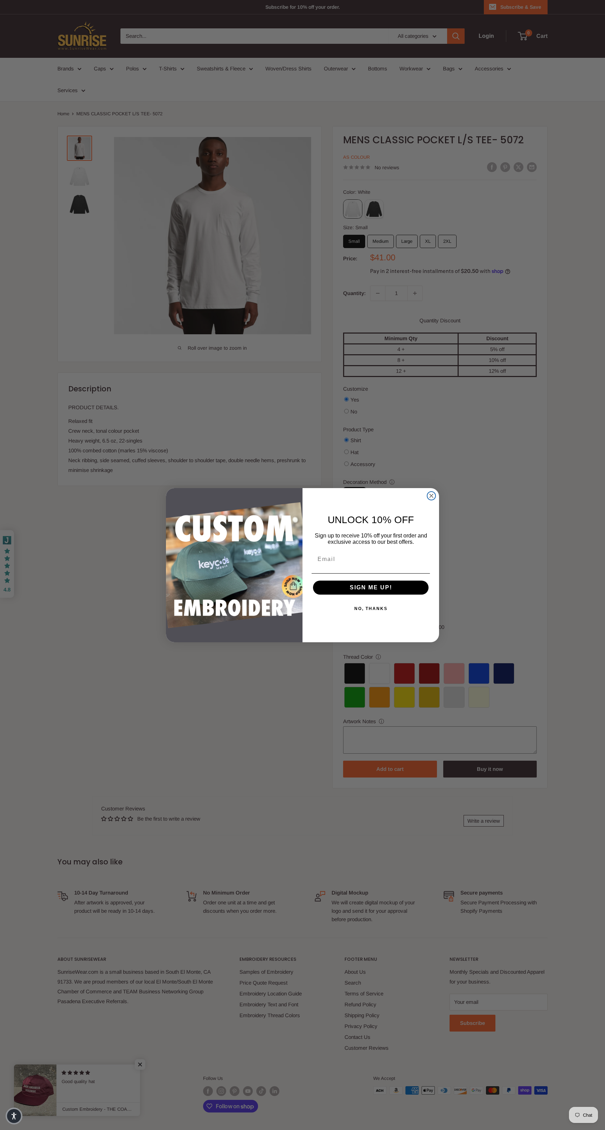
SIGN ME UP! (371, 587)
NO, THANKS (371, 608)
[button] (14, 1116)
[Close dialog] (431, 496)
